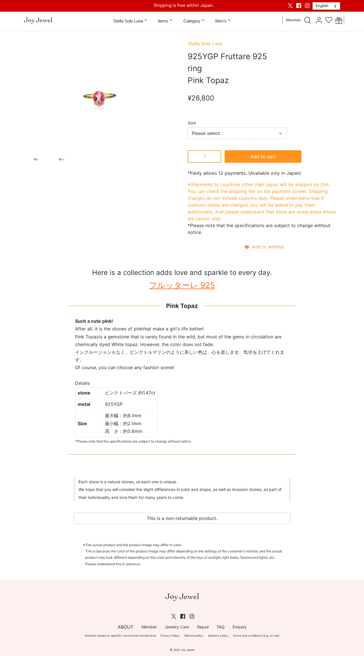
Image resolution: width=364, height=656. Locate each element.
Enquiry (240, 626)
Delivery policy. (218, 635)
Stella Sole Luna (205, 43)
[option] (35, 158)
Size (192, 122)
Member (293, 20)
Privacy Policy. (170, 635)
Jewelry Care (177, 626)
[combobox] (326, 6)
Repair (203, 626)
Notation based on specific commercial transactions (120, 635)
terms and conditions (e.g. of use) (256, 635)
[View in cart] (338, 20)
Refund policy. (194, 635)
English (322, 5)
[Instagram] (307, 5)
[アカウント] (319, 20)
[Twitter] (290, 5)
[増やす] (215, 157)
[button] (264, 246)
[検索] (307, 20)
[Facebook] (298, 5)
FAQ (221, 626)
